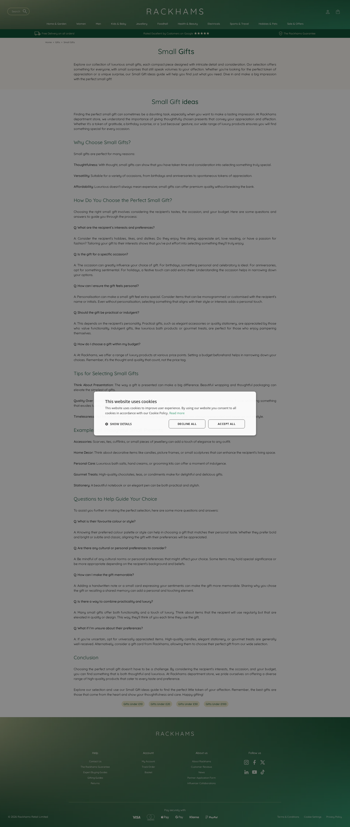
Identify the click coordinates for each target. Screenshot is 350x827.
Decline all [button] (187, 424)
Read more (177, 413)
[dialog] (175, 414)
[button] (118, 424)
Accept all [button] (226, 424)
